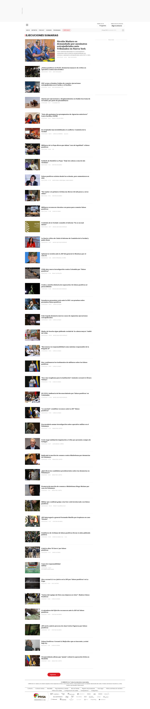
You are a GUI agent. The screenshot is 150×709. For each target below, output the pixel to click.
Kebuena (105, 696)
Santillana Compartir (80, 694)
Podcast (41, 30)
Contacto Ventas (39, 688)
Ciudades (49, 30)
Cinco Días (78, 696)
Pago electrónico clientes (61, 688)
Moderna (63, 699)
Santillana (70, 694)
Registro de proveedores (88, 688)
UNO (66, 696)
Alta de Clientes (75, 688)
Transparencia (84, 690)
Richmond (54, 699)
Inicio (28, 30)
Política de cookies (57, 690)
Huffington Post (57, 696)
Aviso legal (100, 688)
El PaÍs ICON (78, 699)
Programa (102, 26)
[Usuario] (123, 30)
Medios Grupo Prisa (40, 700)
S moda (85, 699)
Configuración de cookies (71, 690)
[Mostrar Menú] (27, 24)
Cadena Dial (85, 696)
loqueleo (93, 699)
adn (100, 694)
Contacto (30, 688)
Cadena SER (88, 694)
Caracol (106, 694)
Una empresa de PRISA (40, 695)
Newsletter (119, 30)
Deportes (34, 30)
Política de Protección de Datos (114, 688)
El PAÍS (54, 694)
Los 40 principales (62, 694)
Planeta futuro (98, 696)
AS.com (94, 694)
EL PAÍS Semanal (91, 696)
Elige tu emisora (117, 26)
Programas (57, 30)
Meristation (102, 699)
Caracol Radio (75, 25)
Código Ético (94, 690)
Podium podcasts (70, 699)
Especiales (66, 30)
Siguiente (53, 674)
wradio (71, 696)
